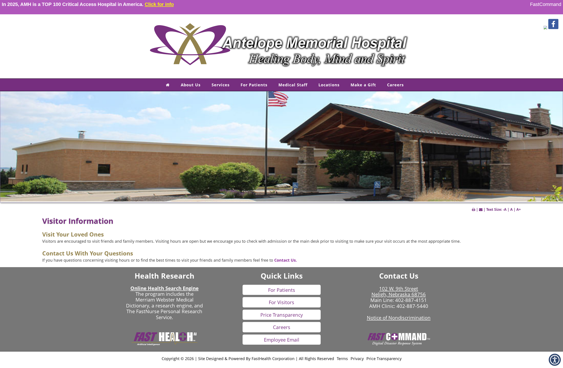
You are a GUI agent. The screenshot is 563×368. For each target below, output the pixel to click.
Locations (329, 84)
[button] (545, 28)
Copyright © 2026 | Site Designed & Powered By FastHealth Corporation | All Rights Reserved (248, 358)
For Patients (254, 84)
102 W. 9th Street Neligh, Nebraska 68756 (398, 291)
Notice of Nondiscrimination (399, 317)
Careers (395, 84)
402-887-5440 (412, 306)
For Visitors (281, 302)
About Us (191, 84)
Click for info (159, 4)
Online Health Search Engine (164, 288)
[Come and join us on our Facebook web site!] (553, 28)
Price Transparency (281, 314)
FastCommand (545, 4)
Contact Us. (285, 260)
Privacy (357, 358)
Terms (342, 358)
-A (504, 209)
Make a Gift (363, 84)
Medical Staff (292, 84)
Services (221, 84)
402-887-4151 (411, 300)
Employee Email (281, 339)
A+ (518, 209)
